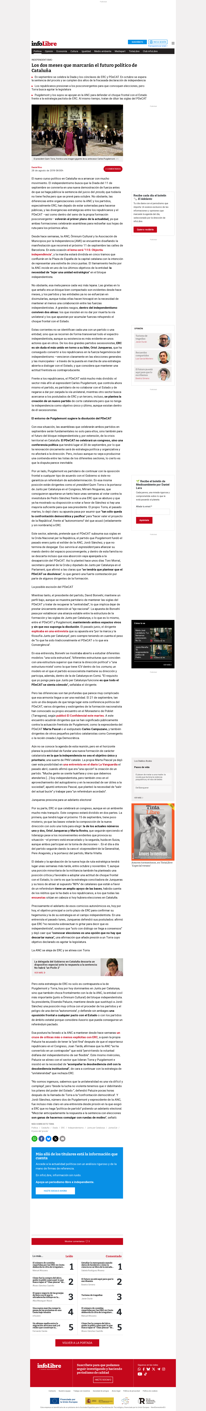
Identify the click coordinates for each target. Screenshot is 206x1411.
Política (37, 51)
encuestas (39, 897)
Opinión (49, 51)
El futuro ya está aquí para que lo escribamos (97, 1280)
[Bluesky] (148, 1369)
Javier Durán (87, 1299)
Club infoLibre (150, 51)
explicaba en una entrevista (50, 631)
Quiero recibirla (145, 229)
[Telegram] (158, 1369)
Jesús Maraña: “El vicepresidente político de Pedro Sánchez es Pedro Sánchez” (142, 652)
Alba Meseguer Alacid (42, 1301)
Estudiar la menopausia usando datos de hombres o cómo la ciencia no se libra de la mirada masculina (96, 1266)
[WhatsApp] (139, 1369)
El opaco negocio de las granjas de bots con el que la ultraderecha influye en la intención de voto (48, 1296)
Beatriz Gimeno (88, 1285)
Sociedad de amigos (101, 1391)
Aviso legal (116, 1391)
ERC (63, 1128)
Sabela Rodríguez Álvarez (92, 1270)
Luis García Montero (144, 359)
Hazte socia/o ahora (55, 1191)
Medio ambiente (102, 51)
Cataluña (45, 1128)
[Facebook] (144, 1369)
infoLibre (36, 1316)
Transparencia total (157, 46)
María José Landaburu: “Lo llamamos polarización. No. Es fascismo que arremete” (142, 635)
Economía (61, 51)
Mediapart (120, 51)
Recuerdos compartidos (142, 354)
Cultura (74, 51)
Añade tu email (144, 506)
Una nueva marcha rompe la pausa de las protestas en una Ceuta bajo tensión (47, 1310)
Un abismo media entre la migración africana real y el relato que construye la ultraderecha (46, 1326)
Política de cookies (150, 1391)
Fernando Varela (40, 1331)
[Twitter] (153, 1369)
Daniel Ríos (37, 167)
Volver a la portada (77, 1343)
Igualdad (86, 51)
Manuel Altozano (40, 1270)
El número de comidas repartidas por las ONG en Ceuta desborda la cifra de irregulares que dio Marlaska (48, 1266)
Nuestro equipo (64, 1391)
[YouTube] (140, 1374)
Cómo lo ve (139, 623)
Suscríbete (137, 42)
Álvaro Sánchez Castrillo (43, 1285)
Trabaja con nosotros (81, 1391)
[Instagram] (163, 1369)
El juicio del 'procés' (40, 1131)
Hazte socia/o (103, 1379)
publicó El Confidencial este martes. (80, 715)
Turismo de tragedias (91, 1295)
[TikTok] (145, 1374)
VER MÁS (167, 665)
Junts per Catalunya (96, 1128)
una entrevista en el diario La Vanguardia (90, 764)
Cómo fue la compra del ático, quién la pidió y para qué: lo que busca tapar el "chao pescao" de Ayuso (48, 1281)
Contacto (52, 1391)
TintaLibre (134, 51)
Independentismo (76, 1128)
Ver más (138, 798)
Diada (55, 1128)
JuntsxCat (112, 1128)
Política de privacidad (131, 1391)
